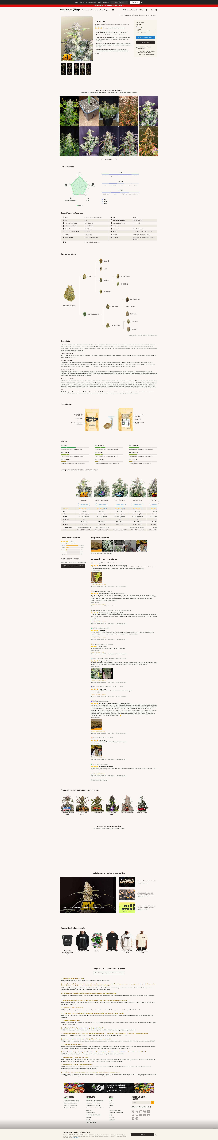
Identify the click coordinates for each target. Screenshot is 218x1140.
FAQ (110, 1100)
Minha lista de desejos (70, 1105)
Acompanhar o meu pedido (72, 1100)
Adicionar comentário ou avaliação (73, 566)
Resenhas (112, 1120)
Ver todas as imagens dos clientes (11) (102, 553)
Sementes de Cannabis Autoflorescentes (137, 15)
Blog (110, 1115)
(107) (105, 508)
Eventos (88, 1120)
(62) (88, 508)
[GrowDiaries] (109, 847)
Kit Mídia (111, 1103)
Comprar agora (145, 42)
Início (121, 15)
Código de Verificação (70, 1108)
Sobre (111, 1097)
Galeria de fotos (91, 1122)
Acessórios (89, 1110)
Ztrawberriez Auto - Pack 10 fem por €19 (108, 5)
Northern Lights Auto (101, 500)
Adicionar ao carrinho (146, 37)
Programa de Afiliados (93, 1115)
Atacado (88, 1117)
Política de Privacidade (116, 1112)
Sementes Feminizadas (93, 1105)
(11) (141, 508)
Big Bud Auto (137, 500)
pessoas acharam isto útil (99, 586)
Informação (90, 1097)
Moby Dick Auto (120, 500)
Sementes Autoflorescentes (94, 1100)
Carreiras (111, 1117)
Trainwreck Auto (155, 500)
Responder (111, 586)
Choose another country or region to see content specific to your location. (92, 2)
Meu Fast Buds (69, 1097)
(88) (123, 508)
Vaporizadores (90, 1112)
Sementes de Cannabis (90, 10)
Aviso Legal (75, 1137)
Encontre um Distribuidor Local (95, 1108)
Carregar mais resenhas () (99, 780)
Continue (135, 2)
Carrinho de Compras (70, 1103)
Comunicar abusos (121, 586)
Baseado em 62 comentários (116, 28)
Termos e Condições (115, 1110)
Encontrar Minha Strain (115, 1090)
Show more (109, 159)
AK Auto (153, 15)
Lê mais (98, 53)
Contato (111, 1105)
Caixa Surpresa (105, 10)
